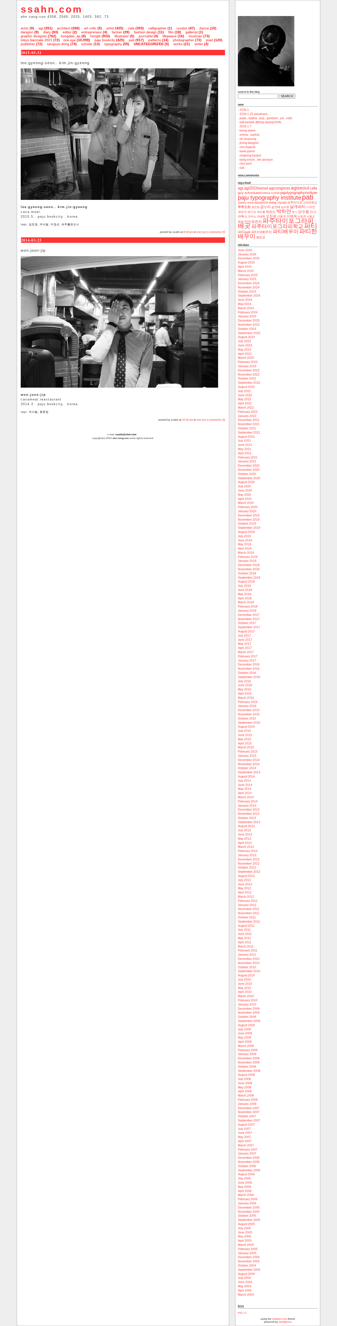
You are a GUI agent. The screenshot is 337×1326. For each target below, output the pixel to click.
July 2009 (244, 1029)
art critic (90, 28)
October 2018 (247, 573)
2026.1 (244, 110)
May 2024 (244, 304)
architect (63, 28)
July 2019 (244, 536)
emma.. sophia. (250, 134)
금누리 (265, 207)
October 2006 (247, 1166)
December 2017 (249, 615)
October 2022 (247, 378)
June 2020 (245, 490)
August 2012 (246, 876)
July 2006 (244, 1178)
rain (242, 168)
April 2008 (245, 1091)
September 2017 (249, 627)
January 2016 (247, 706)
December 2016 (249, 664)
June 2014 (245, 785)
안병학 (261, 216)
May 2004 (244, 1286)
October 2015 (247, 718)
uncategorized (149, 44)
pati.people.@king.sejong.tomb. (261, 122)
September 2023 (249, 333)
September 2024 (249, 295)
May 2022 (244, 399)
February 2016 (248, 702)
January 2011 (247, 954)
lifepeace (170, 36)
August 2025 (246, 262)
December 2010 (249, 959)
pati (131, 40)
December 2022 (249, 370)
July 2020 (244, 486)
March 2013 (246, 847)
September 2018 (249, 577)
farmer (117, 32)
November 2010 (249, 963)
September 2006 (249, 1170)
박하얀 (283, 211)
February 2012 (248, 901)
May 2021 (244, 449)
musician (195, 36)
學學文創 (244, 207)
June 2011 (245, 934)
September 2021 (249, 432)
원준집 (44, 411)
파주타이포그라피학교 (277, 226)
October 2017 (247, 623)
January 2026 (247, 254)
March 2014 (246, 797)
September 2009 (249, 1021)
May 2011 (244, 938)
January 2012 (247, 905)
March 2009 (246, 1046)
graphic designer (34, 36)
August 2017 (246, 631)
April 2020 (245, 499)
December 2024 (249, 283)
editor (67, 32)
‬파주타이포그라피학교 (302, 202)
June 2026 (245, 250)
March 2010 (246, 996)
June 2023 (245, 345)
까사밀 (44, 224)
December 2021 (249, 420)
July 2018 (244, 585)
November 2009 (249, 1012)
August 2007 (246, 1124)
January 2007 (247, 1153)
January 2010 (247, 1004)
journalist (146, 36)
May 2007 (244, 1137)
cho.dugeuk (247, 147)
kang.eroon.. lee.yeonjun (256, 159)
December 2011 (248, 909)
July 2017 (244, 635)
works (178, 44)
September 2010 (249, 971)
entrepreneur (91, 32)
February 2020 (248, 507)
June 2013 (245, 834)
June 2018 (245, 590)
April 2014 (245, 793)
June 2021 (245, 445)
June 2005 (245, 1232)
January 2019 (247, 561)
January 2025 (247, 279)
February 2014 (248, 801)
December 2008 (249, 1058)
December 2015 (249, 710)
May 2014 (244, 789)
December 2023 (249, 320)
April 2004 (245, 1290)
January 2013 (247, 855)
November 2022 (249, 374)
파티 (310, 225)
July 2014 (244, 780)
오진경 (271, 216)
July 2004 (244, 1278)
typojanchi (261, 202)
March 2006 (246, 1195)
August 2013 (246, 826)
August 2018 (246, 581)
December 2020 (249, 465)
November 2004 (249, 1261)
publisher (28, 44)
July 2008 (244, 1079)
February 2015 (248, 751)
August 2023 (246, 337)
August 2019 (246, 532)
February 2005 (248, 1249)
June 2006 (245, 1182)
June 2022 (245, 395)
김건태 (275, 207)
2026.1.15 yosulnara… (255, 114)
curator (181, 28)
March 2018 (246, 602)
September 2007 (249, 1120)
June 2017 (245, 640)
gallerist (192, 32)
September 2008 (249, 1071)
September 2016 (249, 677)
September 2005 (249, 1220)
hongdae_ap (70, 36)
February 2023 (248, 362)
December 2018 (249, 565)
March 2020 (246, 503)
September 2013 (249, 822)
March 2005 (246, 1245)
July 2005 (244, 1228)
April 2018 (245, 598)
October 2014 (247, 768)
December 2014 (249, 760)
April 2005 (245, 1240)
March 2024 (246, 308)
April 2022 (245, 403)
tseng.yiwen (248, 130)
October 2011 (247, 917)
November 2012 (249, 863)
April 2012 (245, 892)
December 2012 (249, 859)
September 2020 (249, 478)
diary (47, 32)
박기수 (251, 212)
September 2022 (249, 382)
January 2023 (247, 366)
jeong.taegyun (249, 143)
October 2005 (247, 1215)
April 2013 (245, 843)
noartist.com (279, 1318)
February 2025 (248, 275)
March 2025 (246, 271)
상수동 (303, 212)
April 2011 (244, 942)
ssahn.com (52, 9)
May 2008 (244, 1087)
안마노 (252, 216)
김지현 (285, 207)
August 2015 (246, 726)
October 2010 (247, 967)
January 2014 (247, 805)
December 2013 (249, 809)
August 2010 (246, 975)
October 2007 (247, 1116)
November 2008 (249, 1062)
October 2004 (247, 1265)
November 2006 (249, 1162)
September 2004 (249, 1269)
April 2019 (245, 548)
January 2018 (247, 610)
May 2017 (244, 643)
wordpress (285, 1321)
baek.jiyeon (247, 151)
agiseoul (300, 187)
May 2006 (244, 1187)
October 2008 (247, 1066)
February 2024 (248, 312)
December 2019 (249, 515)
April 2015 (245, 743)
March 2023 (246, 358)
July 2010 (244, 979)
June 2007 (245, 1133)
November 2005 (249, 1211)
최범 (241, 221)
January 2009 (247, 1054)
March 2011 (246, 946)
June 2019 (245, 540)
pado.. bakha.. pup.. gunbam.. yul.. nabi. (266, 118)
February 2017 (248, 656)
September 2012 (249, 871)
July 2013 (244, 830)
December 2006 (249, 1157)
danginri (27, 32)
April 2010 (245, 992)
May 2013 (244, 838)
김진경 (33, 224)
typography (113, 44)
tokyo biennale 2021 (36, 40)
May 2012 (244, 888)
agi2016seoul (256, 188)
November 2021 (249, 424)
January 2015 (247, 756)
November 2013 (249, 813)
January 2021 (247, 461)
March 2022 (246, 407)
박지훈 (261, 211)
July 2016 (244, 681)
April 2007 (245, 1141)
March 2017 (246, 652)
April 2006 (245, 1191)
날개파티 (298, 207)
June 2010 (245, 983)
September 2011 (249, 921)
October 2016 (247, 673)
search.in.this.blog (249, 91)
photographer (183, 40)
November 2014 (249, 764)
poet (209, 40)
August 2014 (246, 776)
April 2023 (245, 354)
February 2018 (248, 606)
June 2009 (245, 1033)
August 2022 (246, 387)
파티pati (244, 232)
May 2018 (244, 594)
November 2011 (248, 913)
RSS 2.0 (242, 1313)
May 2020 (244, 494)
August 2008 (246, 1075)
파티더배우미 (261, 232)
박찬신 (271, 212)
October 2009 (247, 1017)
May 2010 (244, 988)
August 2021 (246, 436)
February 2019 (248, 557)
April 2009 (245, 1041)
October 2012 (247, 867)
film (171, 32)
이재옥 (292, 216)
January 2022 (247, 416)
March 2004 (246, 1294)
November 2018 (249, 569)
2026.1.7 (245, 126)
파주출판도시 (70, 224)
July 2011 (244, 929)
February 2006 (248, 1199)
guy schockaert (250, 193)
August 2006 (246, 1174)
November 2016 (249, 668)
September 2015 (249, 722)
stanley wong (246, 202)
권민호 (255, 207)
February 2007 (248, 1149)
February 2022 (248, 412)
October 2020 (247, 474)
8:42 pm (188, 231)
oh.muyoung (248, 139)
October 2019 (247, 523)
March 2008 (246, 1095)
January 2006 (247, 1203)
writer (198, 44)
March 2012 (246, 896)
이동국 (281, 216)
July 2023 (244, 341)
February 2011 (247, 950)
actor (25, 28)
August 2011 (246, 926)
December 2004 (249, 1257)
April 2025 (245, 266)
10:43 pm (187, 419)
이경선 (55, 224)
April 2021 (245, 453)
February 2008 (248, 1099)
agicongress (279, 188)
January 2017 (247, 660)
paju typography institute (269, 197)
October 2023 (247, 329)
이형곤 (311, 216)
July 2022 (244, 391)
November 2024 (249, 287)
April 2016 (245, 693)
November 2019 (249, 519)
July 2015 (244, 731)
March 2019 (246, 552)
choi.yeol (246, 163)
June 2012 (245, 884)
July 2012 (244, 880)
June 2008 (245, 1083)
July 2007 (244, 1129)
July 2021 (244, 440)
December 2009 (249, 1008)
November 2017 (249, 619)
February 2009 (248, 1050)
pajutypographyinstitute (298, 192)
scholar (87, 44)
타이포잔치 (253, 222)
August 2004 (246, 1274)
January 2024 (247, 316)
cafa (131, 28)
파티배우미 (286, 231)
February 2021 (248, 457)
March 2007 (246, 1145)
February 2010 (248, 1000)
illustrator (121, 36)
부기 (294, 211)
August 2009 (246, 1025)
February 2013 (248, 851)
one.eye (69, 40)
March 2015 (246, 747)
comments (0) (216, 231)
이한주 (302, 216)
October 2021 (247, 428)
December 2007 (249, 1108)
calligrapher (157, 28)
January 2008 (247, 1104)
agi (40, 28)
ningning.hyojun (250, 155)
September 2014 (249, 772)
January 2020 (247, 511)
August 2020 (246, 482)
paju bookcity (104, 40)
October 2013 (247, 818)
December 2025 (249, 258)
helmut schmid (271, 192)
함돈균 (260, 237)
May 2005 (244, 1236)
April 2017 (245, 648)
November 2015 (249, 714)
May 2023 (244, 349)
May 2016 (244, 689)
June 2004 (245, 1282)
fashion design (145, 32)
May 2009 (244, 1037)
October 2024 (247, 291)
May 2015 (244, 739)
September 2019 (249, 528)
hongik (95, 36)
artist (110, 28)
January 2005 (247, 1253)
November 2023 (249, 324)
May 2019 (244, 544)
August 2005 (246, 1224)
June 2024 (245, 300)
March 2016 (246, 698)
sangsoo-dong (58, 44)
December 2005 (249, 1207)
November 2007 (249, 1112)
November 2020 (249, 470)
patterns (154, 40)
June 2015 (245, 735)
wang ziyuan (278, 202)
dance (204, 28)
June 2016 (245, 685)
